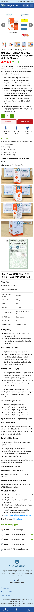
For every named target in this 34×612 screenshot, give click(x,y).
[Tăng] (12, 116)
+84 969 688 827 (17, 583)
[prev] (3, 25)
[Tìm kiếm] (24, 5)
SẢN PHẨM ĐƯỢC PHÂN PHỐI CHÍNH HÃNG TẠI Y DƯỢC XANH (16, 143)
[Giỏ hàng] (27, 5)
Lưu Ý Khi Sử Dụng (9, 155)
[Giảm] (3, 116)
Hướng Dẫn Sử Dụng (9, 152)
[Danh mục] (31, 5)
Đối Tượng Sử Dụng (9, 149)
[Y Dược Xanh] (9, 5)
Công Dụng (6, 147)
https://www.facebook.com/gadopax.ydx (17, 515)
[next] (31, 25)
